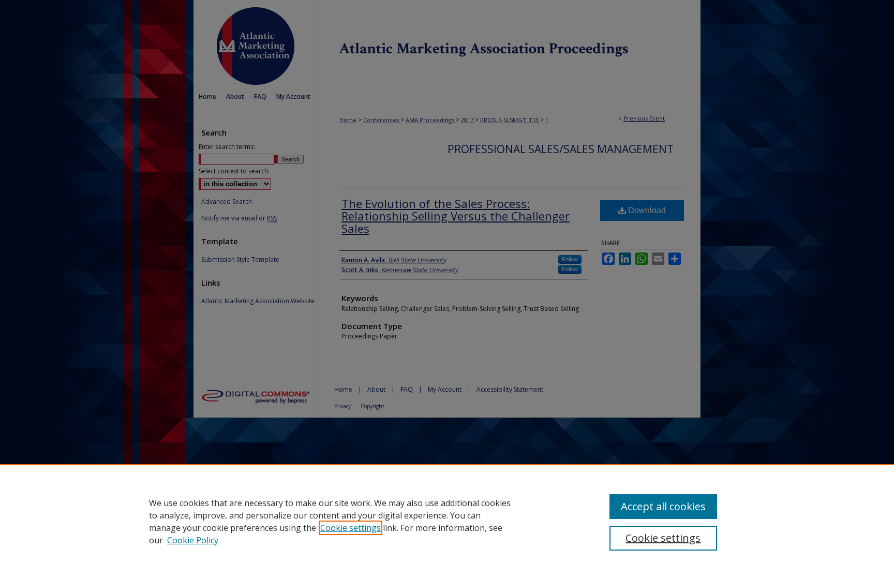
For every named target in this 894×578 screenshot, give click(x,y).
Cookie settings (350, 527)
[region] (447, 521)
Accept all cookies (663, 506)
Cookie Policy (192, 540)
